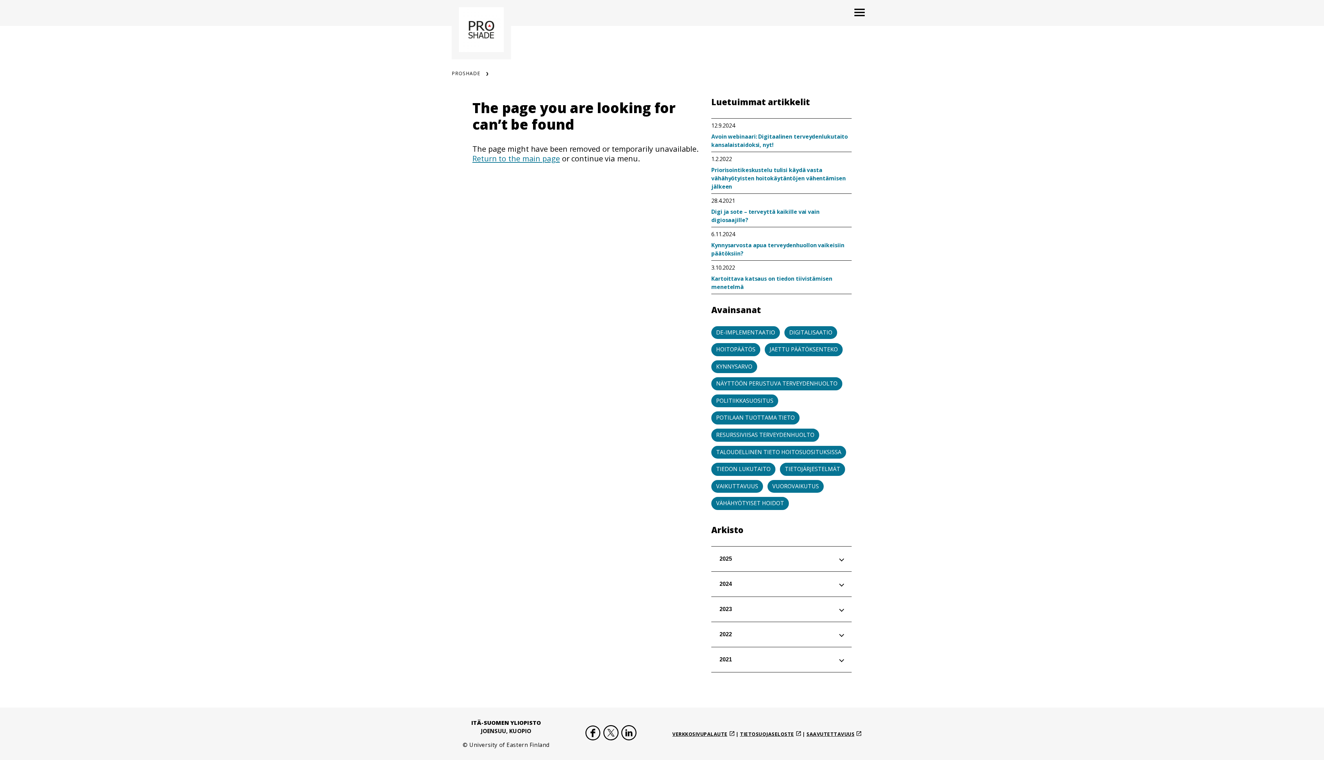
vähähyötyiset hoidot (750, 503)
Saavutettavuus (830, 734)
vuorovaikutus (795, 486)
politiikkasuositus (744, 400)
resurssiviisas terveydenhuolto (765, 435)
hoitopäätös (735, 349)
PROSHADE (466, 73)
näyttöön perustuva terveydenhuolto (776, 383)
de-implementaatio (745, 332)
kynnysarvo (734, 366)
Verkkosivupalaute (700, 734)
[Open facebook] (593, 734)
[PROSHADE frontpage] (481, 29)
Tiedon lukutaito (743, 469)
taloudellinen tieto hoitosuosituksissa (778, 452)
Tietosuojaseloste (767, 734)
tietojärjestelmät (812, 469)
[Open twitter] (611, 734)
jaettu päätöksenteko (804, 349)
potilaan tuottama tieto (755, 417)
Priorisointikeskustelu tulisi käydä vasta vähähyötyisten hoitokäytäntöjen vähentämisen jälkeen (778, 178)
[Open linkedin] (628, 734)
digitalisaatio (810, 332)
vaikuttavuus (737, 486)
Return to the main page (516, 158)
